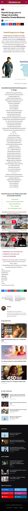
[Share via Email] (22, 24)
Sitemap (21, 507)
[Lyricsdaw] (14, 2)
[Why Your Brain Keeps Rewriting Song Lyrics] (5, 404)
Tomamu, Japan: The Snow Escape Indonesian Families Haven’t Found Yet (17, 396)
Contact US (16, 507)
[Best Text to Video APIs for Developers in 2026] (5, 418)
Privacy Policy (9, 507)
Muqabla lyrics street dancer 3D (11, 254)
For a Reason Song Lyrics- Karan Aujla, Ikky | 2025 (13, 361)
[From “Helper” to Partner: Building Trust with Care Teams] (4, 478)
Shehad (6, 20)
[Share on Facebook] (3, 24)
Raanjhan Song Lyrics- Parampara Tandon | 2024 (13, 381)
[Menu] (2, 2)
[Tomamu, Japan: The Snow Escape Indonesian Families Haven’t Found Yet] (5, 396)
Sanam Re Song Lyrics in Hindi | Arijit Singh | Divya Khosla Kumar (20, 299)
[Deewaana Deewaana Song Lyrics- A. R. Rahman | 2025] (14, 330)
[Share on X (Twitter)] (7, 24)
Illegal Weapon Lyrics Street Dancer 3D (13, 251)
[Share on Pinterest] (10, 24)
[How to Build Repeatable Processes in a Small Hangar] (4, 471)
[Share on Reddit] (18, 24)
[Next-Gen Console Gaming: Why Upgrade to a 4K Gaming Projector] (4, 442)
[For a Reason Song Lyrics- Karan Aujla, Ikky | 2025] (14, 352)
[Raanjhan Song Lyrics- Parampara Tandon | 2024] (14, 372)
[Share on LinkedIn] (14, 24)
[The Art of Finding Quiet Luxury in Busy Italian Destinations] (5, 411)
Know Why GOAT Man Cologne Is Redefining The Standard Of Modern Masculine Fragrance (18, 449)
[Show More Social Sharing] (25, 24)
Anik (3, 9)
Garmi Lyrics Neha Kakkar (9, 256)
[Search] (26, 2)
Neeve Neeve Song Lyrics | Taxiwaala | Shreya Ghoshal (7, 299)
